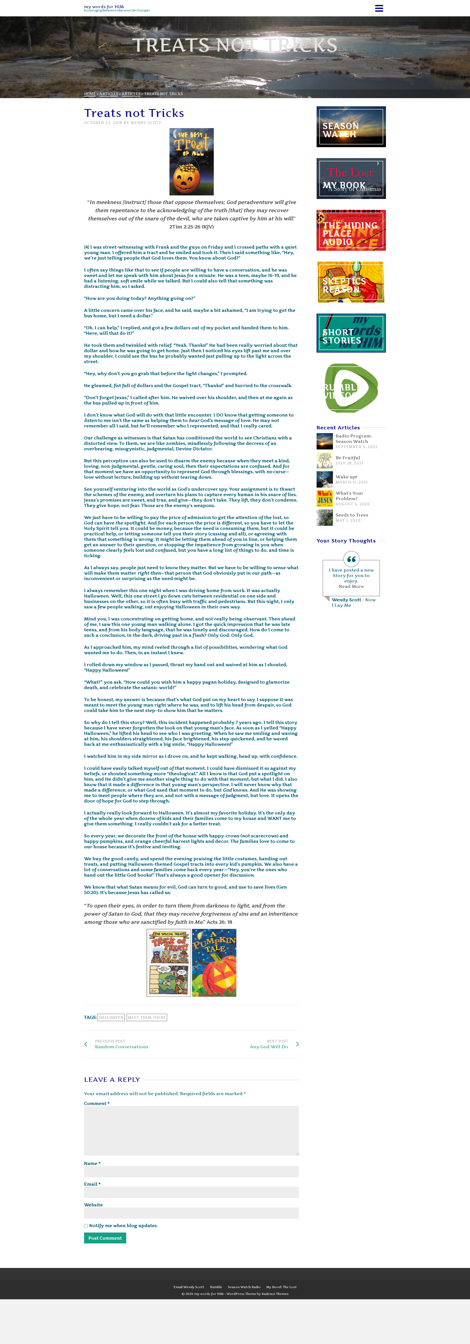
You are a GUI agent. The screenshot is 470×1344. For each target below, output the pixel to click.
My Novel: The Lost (281, 1287)
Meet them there (147, 1017)
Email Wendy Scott (189, 1287)
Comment (97, 1103)
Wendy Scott (146, 122)
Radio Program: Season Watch (354, 438)
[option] (351, 580)
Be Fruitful (348, 457)
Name (92, 1163)
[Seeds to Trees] (325, 517)
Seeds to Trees (352, 515)
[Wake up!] (325, 479)
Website (93, 1204)
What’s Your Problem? (349, 495)
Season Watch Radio (244, 1287)
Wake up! (346, 476)
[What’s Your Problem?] (325, 498)
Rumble (216, 1287)
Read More (351, 586)
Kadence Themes (275, 1294)
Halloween (111, 1017)
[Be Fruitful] (325, 460)
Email (92, 1184)
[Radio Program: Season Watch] (325, 441)
